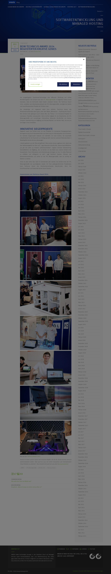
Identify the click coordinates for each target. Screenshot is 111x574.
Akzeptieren (76, 84)
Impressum (78, 77)
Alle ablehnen (63, 84)
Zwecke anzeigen (35, 84)
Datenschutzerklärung (70, 77)
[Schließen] (84, 59)
